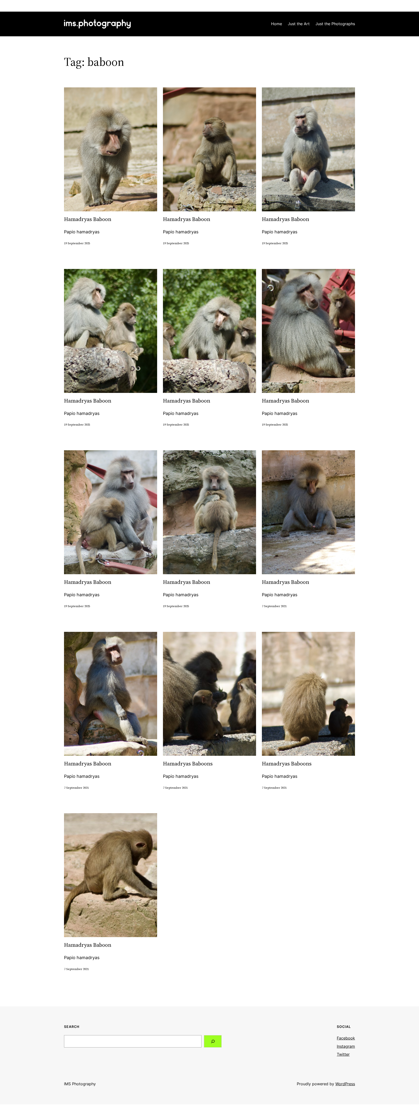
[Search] (213, 1041)
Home (276, 23)
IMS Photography (80, 1083)
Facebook (346, 1038)
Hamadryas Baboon (87, 219)
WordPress (345, 1083)
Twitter (343, 1054)
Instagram (346, 1046)
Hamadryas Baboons (188, 764)
